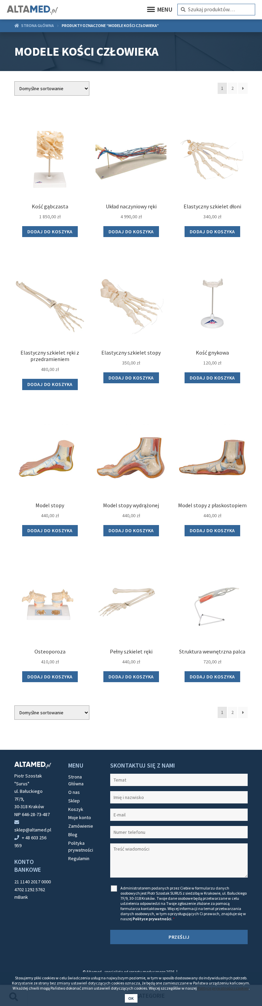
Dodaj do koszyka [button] (50, 232)
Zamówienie (80, 826)
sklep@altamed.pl (32, 830)
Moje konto (79, 817)
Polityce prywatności (152, 918)
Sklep (74, 801)
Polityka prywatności (80, 846)
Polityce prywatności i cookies (223, 988)
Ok (131, 998)
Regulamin (78, 858)
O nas (74, 792)
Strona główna (37, 25)
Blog (72, 834)
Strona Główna (76, 780)
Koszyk (75, 809)
